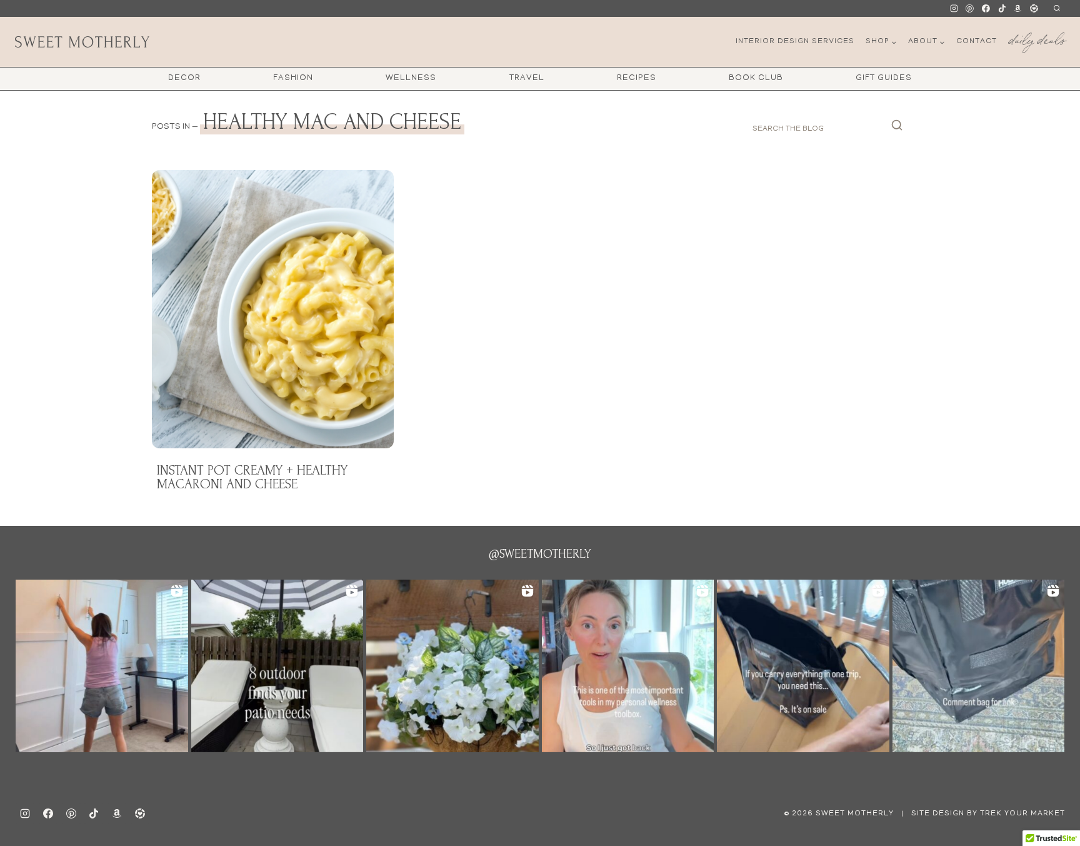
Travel (526, 78)
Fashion (293, 78)
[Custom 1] (1018, 9)
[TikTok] (1002, 9)
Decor (184, 78)
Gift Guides (884, 78)
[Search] (897, 128)
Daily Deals (1037, 38)
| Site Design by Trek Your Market (982, 814)
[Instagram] (954, 9)
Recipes (636, 78)
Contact (976, 42)
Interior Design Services (795, 42)
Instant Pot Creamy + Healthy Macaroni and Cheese (252, 477)
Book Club (756, 78)
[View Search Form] (1056, 8)
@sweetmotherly (540, 554)
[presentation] (273, 309)
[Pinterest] (970, 9)
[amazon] (117, 813)
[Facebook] (986, 9)
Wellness (411, 78)
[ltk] (1034, 9)
